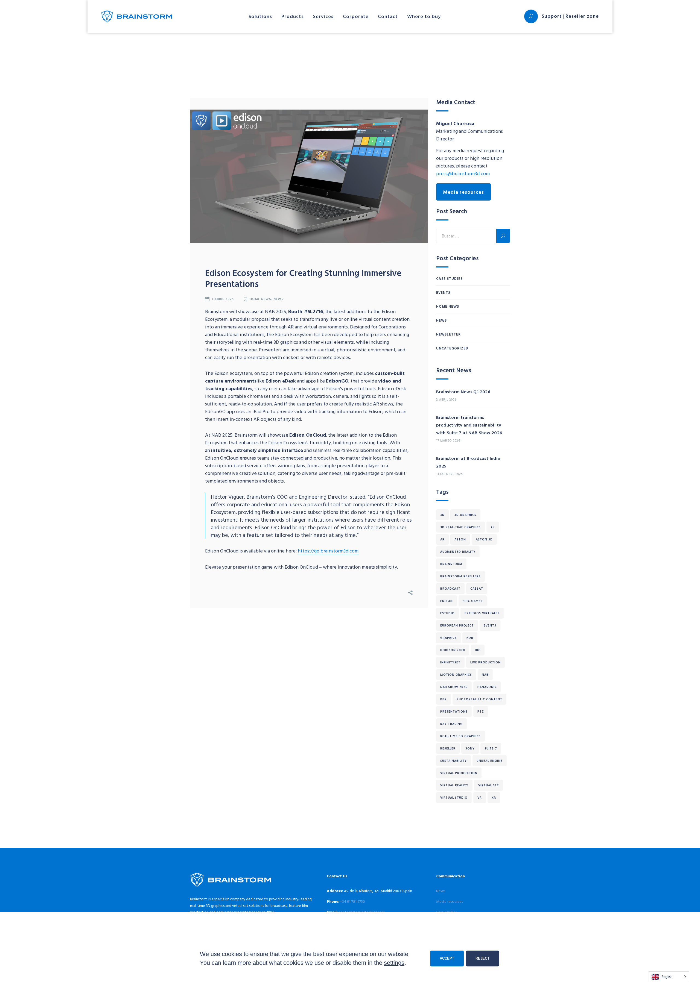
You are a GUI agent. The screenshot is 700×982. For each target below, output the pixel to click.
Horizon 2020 (452, 650)
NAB (485, 674)
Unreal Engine (490, 760)
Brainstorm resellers (460, 576)
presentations (454, 711)
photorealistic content (479, 699)
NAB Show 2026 (454, 687)
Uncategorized (452, 348)
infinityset (450, 662)
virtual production (458, 773)
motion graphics (456, 674)
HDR (469, 638)
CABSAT (476, 588)
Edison (446, 601)
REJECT (482, 958)
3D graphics (465, 515)
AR (442, 539)
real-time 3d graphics (460, 736)
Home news (260, 298)
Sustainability (453, 760)
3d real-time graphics (460, 527)
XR (494, 797)
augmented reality (458, 551)
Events (443, 292)
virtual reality (454, 785)
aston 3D (484, 539)
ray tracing (451, 724)
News (278, 298)
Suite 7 (491, 748)
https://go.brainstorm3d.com (328, 550)
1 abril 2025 (223, 298)
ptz (480, 711)
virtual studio (454, 797)
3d (442, 515)
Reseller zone (582, 16)
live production (485, 662)
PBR (443, 699)
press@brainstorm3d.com (463, 173)
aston (460, 539)
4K (493, 527)
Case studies (449, 278)
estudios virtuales (482, 613)
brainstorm (451, 564)
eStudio (447, 613)
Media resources (463, 192)
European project (457, 625)
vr (479, 797)
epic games (473, 601)
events (490, 625)
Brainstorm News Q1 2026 (463, 391)
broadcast (450, 588)
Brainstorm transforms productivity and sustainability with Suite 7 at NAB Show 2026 (469, 425)
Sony (470, 748)
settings (394, 962)
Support (552, 16)
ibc (477, 650)
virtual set (488, 785)
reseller (448, 748)
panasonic (487, 687)
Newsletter (448, 334)
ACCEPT (447, 958)
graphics (448, 638)
